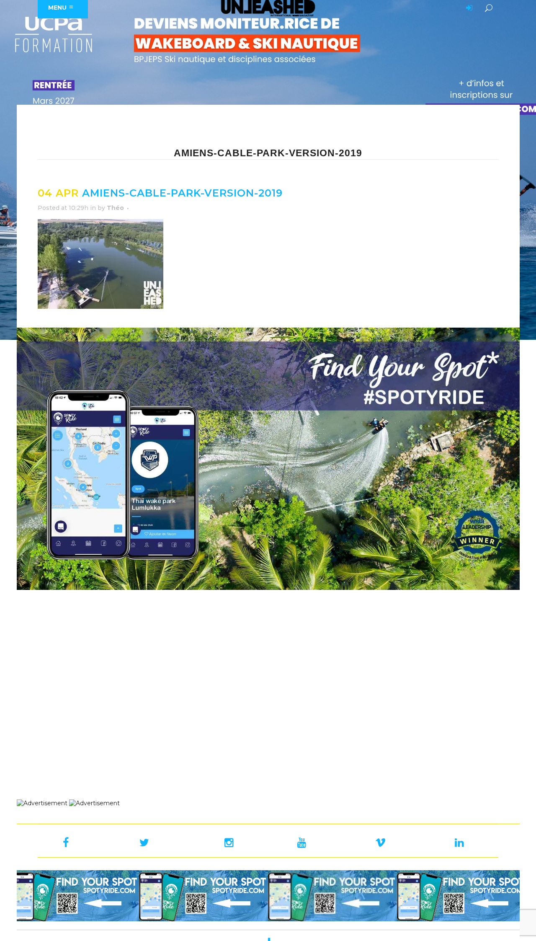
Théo (115, 208)
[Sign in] (468, 8)
